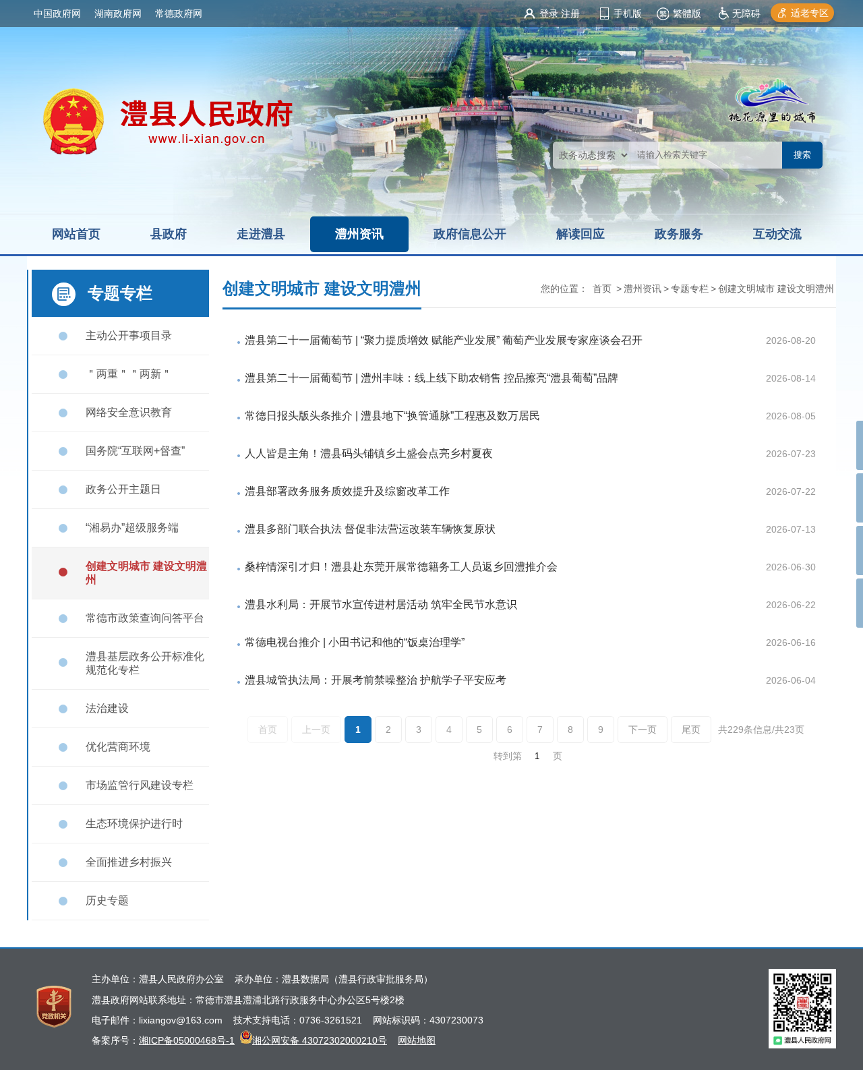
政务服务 (679, 234)
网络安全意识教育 (129, 412)
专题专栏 (690, 288)
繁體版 (687, 13)
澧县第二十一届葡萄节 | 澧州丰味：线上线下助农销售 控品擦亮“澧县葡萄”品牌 (431, 378)
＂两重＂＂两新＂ (129, 374)
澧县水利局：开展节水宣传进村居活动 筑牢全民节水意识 (381, 604)
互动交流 (777, 234)
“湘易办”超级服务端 (132, 527)
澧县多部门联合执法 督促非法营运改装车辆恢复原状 (370, 529)
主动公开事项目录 (129, 335)
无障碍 (746, 13)
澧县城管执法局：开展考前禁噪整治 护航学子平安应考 (375, 680)
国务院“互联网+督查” (135, 450)
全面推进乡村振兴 (129, 862)
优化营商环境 (118, 746)
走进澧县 (261, 234)
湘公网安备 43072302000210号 (319, 1040)
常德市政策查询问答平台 (145, 618)
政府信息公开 (470, 234)
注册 (570, 13)
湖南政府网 (118, 13)
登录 (548, 13)
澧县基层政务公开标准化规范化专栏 (145, 663)
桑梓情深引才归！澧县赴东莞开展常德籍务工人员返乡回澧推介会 (401, 566)
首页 (602, 288)
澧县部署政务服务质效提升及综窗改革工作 (347, 491)
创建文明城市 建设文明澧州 (146, 572)
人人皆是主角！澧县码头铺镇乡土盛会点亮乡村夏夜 (369, 453)
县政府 (168, 234)
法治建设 (107, 708)
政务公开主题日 (123, 489)
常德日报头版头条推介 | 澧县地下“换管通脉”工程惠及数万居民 (392, 415)
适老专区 (810, 12)
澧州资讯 (359, 234)
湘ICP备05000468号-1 (187, 1040)
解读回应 (580, 234)
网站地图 (417, 1040)
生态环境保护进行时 (134, 823)
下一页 (642, 729)
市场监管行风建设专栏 (140, 785)
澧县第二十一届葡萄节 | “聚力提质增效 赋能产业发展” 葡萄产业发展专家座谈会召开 (444, 340)
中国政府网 (57, 13)
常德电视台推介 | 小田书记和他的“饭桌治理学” (355, 642)
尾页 (691, 729)
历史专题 (107, 900)
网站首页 (76, 234)
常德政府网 (178, 13)
